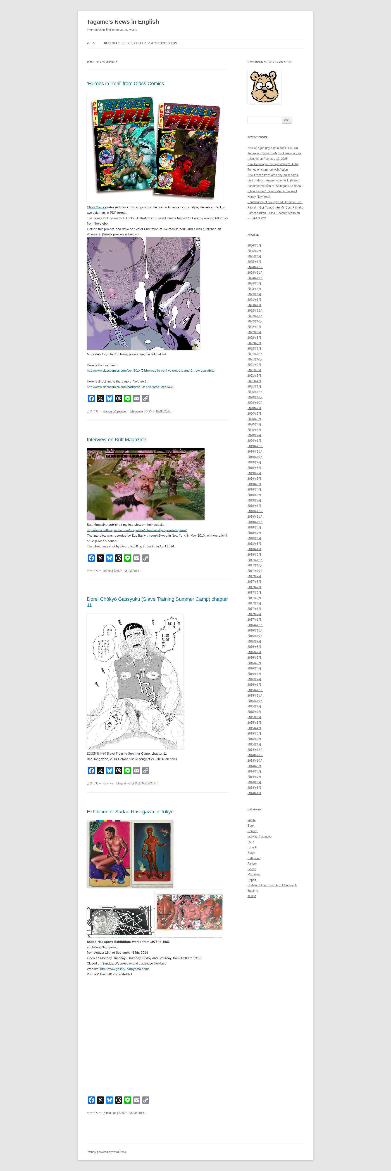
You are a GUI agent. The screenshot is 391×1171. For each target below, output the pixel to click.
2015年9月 (254, 706)
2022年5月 (254, 337)
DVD (251, 842)
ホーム (91, 43)
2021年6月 (254, 375)
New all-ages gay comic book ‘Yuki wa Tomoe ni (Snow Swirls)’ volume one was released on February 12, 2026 (274, 153)
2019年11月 (255, 451)
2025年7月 (254, 251)
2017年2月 (254, 614)
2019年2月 (254, 500)
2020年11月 (255, 397)
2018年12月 (255, 511)
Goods (252, 869)
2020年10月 (255, 402)
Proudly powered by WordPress (106, 1152)
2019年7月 (254, 473)
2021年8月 (254, 370)
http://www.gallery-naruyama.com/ (124, 969)
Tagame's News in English (123, 21)
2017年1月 (254, 619)
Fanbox (252, 863)
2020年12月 (255, 392)
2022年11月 (255, 316)
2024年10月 (255, 278)
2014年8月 (254, 771)
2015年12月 (255, 690)
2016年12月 (255, 625)
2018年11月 (255, 516)
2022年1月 (254, 348)
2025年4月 (254, 256)
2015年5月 (254, 722)
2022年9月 (254, 327)
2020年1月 (254, 440)
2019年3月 (254, 495)
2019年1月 (254, 505)
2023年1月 (254, 305)
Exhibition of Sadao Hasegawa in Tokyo (130, 811)
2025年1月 (254, 261)
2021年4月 (254, 381)
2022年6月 (254, 332)
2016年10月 (255, 636)
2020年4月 (254, 424)
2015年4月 (254, 728)
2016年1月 (254, 684)
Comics (108, 783)
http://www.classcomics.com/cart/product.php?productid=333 (130, 387)
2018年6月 (254, 538)
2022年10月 (255, 321)
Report (252, 880)
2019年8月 (254, 467)
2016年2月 (254, 679)
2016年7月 (254, 652)
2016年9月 (254, 641)
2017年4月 (254, 603)
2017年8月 (254, 581)
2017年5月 (254, 598)
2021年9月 (254, 364)
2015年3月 (254, 733)
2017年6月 (254, 592)
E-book (252, 847)
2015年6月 (254, 717)
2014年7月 (254, 777)
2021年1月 (254, 386)
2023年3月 (254, 299)
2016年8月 (254, 646)
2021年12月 (255, 354)
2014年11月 (255, 755)
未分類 (252, 896)
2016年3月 (254, 674)
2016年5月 (254, 663)
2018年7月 (254, 533)
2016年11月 (255, 630)
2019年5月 (254, 484)
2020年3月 (254, 430)
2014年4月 (254, 793)
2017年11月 (255, 565)
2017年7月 (254, 587)
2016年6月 (254, 657)
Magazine (136, 411)
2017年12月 (255, 560)
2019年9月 (254, 462)
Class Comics (96, 207)
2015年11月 (255, 695)
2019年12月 (255, 446)
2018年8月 (254, 527)
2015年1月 (254, 744)
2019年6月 (254, 478)
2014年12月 (255, 749)
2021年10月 (255, 359)
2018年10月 (255, 522)
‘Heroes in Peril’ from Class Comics (125, 83)
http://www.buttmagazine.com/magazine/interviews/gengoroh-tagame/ (137, 530)
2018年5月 (254, 543)
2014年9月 (254, 766)
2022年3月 (254, 343)
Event (251, 852)
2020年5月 (254, 419)
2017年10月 (255, 571)
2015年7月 (254, 711)
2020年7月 (254, 408)
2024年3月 (254, 283)
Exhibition (109, 1113)
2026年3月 (254, 245)
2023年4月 (254, 294)
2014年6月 (254, 782)
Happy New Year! (259, 196)
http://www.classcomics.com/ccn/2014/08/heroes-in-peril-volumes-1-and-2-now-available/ (150, 370)
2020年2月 (254, 435)
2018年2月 (254, 554)
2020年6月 (254, 413)
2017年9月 (254, 576)
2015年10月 (255, 701)
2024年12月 (255, 267)
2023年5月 (254, 289)
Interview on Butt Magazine (116, 439)
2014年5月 (254, 787)
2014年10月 (255, 760)
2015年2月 (254, 739)
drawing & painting (115, 411)
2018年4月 (254, 549)
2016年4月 (254, 668)
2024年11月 (255, 272)
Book (251, 825)
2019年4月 (254, 489)
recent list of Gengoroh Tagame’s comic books (140, 43)
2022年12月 (255, 310)
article (107, 571)
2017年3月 (254, 608)
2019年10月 (255, 457)
